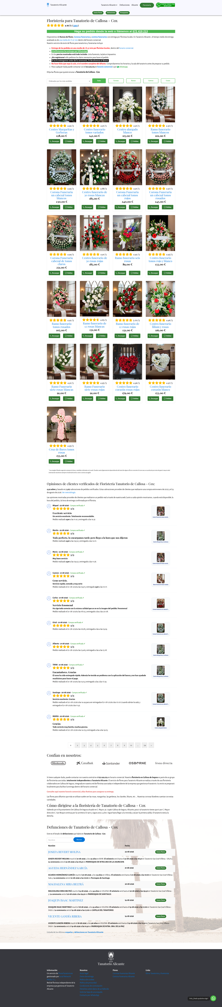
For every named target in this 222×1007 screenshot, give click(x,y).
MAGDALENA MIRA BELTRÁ (65, 884)
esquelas (69, 932)
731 (145, 745)
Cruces (168, 81)
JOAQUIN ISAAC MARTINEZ (65, 900)
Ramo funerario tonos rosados (61, 325)
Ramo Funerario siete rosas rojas (94, 388)
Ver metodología (68, 493)
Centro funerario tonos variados (94, 131)
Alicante (134, 5)
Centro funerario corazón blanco (160, 388)
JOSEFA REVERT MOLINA (64, 852)
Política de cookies (87, 980)
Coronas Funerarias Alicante (124, 973)
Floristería (147, 5)
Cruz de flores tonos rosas (61, 451)
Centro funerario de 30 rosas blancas (94, 193)
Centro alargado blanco (127, 131)
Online (69, 141)
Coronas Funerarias (82, 37)
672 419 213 (140, 31)
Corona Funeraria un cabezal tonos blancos (61, 195)
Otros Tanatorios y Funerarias (157, 973)
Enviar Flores (98, 12)
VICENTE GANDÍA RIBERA (65, 916)
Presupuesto (124, 12)
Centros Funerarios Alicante (124, 977)
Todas (99, 81)
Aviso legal (84, 973)
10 (131, 745)
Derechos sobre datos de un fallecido (94, 989)
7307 (75, 25)
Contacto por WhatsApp (89, 995)
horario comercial (126, 48)
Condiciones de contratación (91, 986)
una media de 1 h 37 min (68, 40)
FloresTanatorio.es (65, 973)
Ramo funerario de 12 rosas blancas (94, 325)
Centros (150, 81)
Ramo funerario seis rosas (127, 259)
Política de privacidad (88, 983)
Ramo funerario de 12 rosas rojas (127, 325)
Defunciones (125, 5)
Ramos (133, 81)
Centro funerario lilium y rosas (160, 325)
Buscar (79, 840)
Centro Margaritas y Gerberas (61, 131)
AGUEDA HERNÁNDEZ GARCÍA (67, 868)
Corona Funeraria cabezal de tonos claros (61, 260)
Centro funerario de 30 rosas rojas (94, 259)
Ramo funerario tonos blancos (160, 131)
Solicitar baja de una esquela (91, 992)
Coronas (116, 81)
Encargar (55, 141)
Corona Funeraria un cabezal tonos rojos (127, 195)
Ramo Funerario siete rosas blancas (61, 388)
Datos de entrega (87, 977)
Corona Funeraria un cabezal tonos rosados (160, 195)
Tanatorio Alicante (58, 5)
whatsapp (123, 67)
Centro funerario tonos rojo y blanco (160, 259)
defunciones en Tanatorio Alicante (88, 932)
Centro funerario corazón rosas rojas (127, 388)
